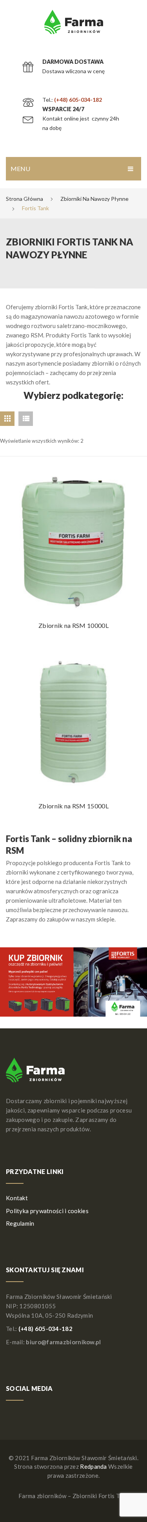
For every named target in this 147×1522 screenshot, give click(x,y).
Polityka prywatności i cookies (47, 1210)
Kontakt (17, 1197)
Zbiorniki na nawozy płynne (94, 198)
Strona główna (24, 198)
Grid (7, 418)
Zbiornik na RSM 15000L (73, 806)
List (25, 418)
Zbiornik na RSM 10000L (73, 625)
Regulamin (20, 1223)
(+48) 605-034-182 (78, 99)
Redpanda (93, 1466)
